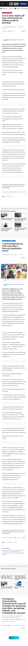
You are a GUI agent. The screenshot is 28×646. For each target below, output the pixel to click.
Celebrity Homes (7, 12)
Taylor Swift (14, 67)
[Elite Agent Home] (14, 4)
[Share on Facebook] (3, 31)
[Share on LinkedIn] (6, 31)
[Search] (7, 4)
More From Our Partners (8, 211)
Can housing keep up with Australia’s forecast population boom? (12, 247)
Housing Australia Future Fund (16, 447)
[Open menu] (5, 4)
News (13, 240)
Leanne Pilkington (7, 625)
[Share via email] (11, 31)
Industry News (6, 240)
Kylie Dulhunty (6, 254)
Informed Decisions (14, 303)
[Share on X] (8, 31)
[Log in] (2, 4)
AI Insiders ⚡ (23, 3)
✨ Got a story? (14, 637)
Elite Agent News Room (11, 26)
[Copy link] (14, 31)
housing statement (14, 381)
